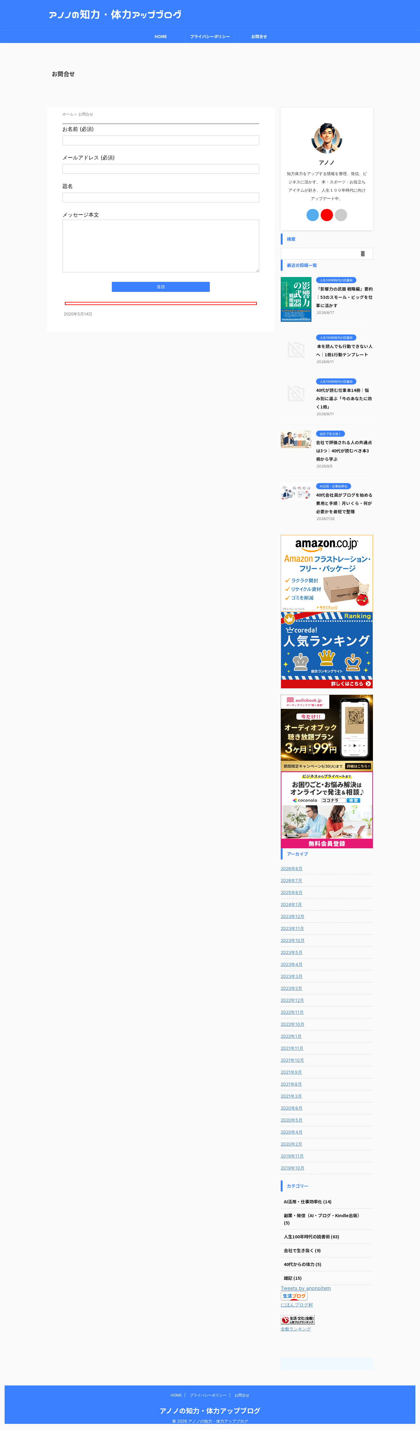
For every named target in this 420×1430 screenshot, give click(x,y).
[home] (341, 215)
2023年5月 (292, 952)
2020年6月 (292, 1108)
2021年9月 (291, 1072)
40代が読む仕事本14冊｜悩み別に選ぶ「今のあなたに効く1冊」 (344, 398)
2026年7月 (291, 880)
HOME (161, 36)
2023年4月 (292, 964)
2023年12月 (292, 916)
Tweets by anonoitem (306, 1288)
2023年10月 (293, 940)
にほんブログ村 (297, 1305)
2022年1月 (291, 1036)
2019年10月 (292, 1167)
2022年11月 (292, 1012)
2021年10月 (292, 1060)
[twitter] (313, 215)
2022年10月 (292, 1024)
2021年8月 (291, 1084)
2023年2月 (291, 988)
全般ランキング (296, 1328)
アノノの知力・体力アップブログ (210, 1410)
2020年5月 (292, 1120)
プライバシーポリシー (210, 36)
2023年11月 (292, 928)
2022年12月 (292, 1000)
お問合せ (259, 36)
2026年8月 (292, 868)
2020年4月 (292, 1132)
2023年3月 (292, 976)
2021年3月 (291, 1096)
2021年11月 (292, 1048)
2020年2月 (291, 1144)
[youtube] (327, 215)
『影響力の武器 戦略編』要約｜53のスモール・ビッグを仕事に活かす (344, 297)
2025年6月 (292, 892)
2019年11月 (292, 1155)
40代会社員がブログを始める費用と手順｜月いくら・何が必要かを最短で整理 (344, 503)
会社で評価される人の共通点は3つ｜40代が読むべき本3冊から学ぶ (344, 450)
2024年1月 (291, 904)
